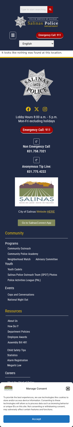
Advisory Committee (47, 259)
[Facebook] (28, 109)
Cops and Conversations (21, 294)
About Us (12, 320)
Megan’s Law (14, 365)
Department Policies (19, 331)
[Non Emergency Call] (36, 142)
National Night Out (18, 299)
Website (45, 211)
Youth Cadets (15, 269)
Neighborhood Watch (19, 259)
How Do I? (13, 326)
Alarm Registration (17, 360)
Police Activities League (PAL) (24, 280)
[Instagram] (44, 109)
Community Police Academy (23, 253)
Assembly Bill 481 (17, 342)
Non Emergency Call (36, 146)
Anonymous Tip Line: (36, 166)
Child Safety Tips (16, 350)
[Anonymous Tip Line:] (36, 160)
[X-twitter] (36, 109)
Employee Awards (17, 337)
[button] (68, 388)
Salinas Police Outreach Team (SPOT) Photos (32, 274)
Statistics (12, 355)
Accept (36, 419)
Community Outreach (19, 248)
